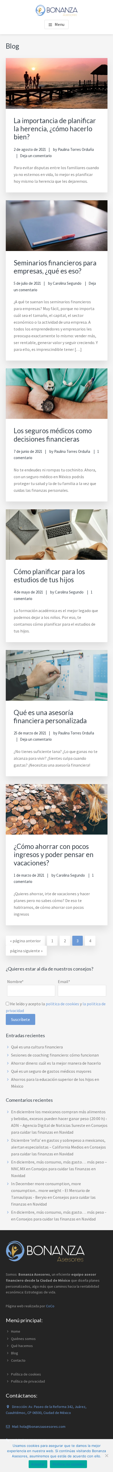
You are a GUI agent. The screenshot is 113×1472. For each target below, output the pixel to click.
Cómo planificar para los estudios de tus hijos (49, 575)
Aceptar (38, 1464)
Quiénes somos (23, 1338)
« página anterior (25, 942)
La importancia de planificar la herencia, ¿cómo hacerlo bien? (55, 128)
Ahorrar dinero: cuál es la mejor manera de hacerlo (56, 1063)
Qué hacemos (22, 1345)
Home (15, 1331)
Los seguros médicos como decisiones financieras (53, 434)
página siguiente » (26, 952)
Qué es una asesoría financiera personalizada (50, 716)
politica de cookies (62, 1003)
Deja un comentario (36, 155)
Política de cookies (26, 1374)
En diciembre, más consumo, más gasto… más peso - (58, 1212)
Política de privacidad (28, 1381)
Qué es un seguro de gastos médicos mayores (51, 1071)
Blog (14, 1353)
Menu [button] (59, 24)
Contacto (18, 1360)
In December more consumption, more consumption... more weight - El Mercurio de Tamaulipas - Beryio (50, 1190)
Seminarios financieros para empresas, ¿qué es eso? (55, 267)
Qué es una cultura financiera (37, 1046)
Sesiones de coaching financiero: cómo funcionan (55, 1055)
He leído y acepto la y (56, 1007)
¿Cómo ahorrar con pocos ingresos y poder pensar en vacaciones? (54, 854)
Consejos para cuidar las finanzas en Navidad (56, 1219)
